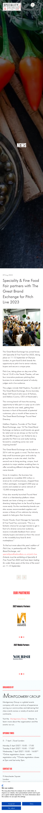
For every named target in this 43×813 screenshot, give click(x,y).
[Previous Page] (19, 577)
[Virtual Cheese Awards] (21, 622)
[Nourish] (21, 660)
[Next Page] (24, 577)
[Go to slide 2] (19, 637)
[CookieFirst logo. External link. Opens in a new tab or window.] (2, 786)
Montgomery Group (18, 718)
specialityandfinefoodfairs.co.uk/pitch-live (20, 554)
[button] (33, 5)
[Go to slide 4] (23, 637)
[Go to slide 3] (21, 637)
